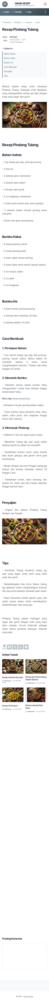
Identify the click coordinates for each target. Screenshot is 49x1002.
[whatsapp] (20, 646)
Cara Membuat (10, 67)
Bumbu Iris (8, 62)
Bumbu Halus (9, 58)
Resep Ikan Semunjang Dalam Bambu (36, 678)
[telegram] (26, 646)
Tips (6, 76)
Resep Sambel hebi (21, 398)
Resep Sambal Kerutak (12, 677)
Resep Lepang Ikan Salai (34, 706)
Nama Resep (22, 3)
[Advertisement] (24, 825)
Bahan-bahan (10, 54)
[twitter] (15, 646)
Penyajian (8, 71)
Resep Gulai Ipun (10, 705)
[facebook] (9, 646)
